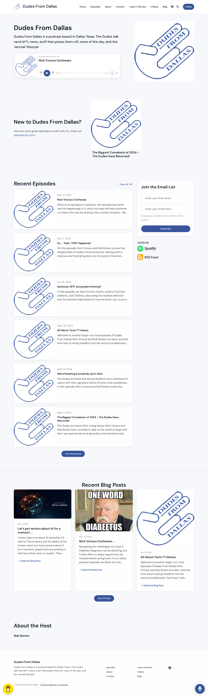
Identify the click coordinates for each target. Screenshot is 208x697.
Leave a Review (137, 6)
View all (124, 184)
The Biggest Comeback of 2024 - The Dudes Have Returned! (115, 154)
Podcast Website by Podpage (54, 684)
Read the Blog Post (31, 560)
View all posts (104, 598)
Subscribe (165, 228)
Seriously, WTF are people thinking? (79, 286)
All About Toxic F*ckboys (72, 330)
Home (83, 6)
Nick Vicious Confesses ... (97, 541)
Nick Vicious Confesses (71, 199)
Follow (188, 6)
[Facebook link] (172, 7)
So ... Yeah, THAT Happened (74, 243)
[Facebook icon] (169, 668)
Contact (120, 6)
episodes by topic (24, 135)
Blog (165, 6)
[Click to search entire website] (178, 7)
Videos (154, 6)
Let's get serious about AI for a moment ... (39, 530)
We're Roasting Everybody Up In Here (80, 373)
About (108, 6)
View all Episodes (73, 454)
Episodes (95, 6)
